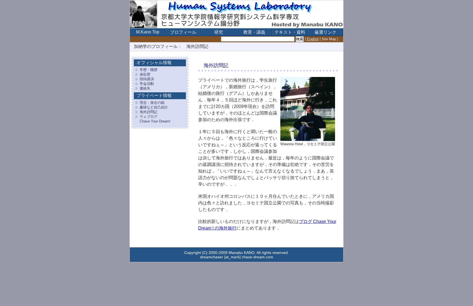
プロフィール (183, 32)
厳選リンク (325, 32)
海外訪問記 (148, 112)
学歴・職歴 (148, 70)
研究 (218, 32)
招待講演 (147, 79)
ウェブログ (148, 117)
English (313, 39)
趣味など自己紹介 (154, 107)
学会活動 (147, 84)
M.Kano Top (147, 32)
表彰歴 (145, 74)
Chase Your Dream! (155, 121)
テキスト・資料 (290, 32)
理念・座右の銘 (152, 103)
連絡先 (145, 88)
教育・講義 (254, 32)
